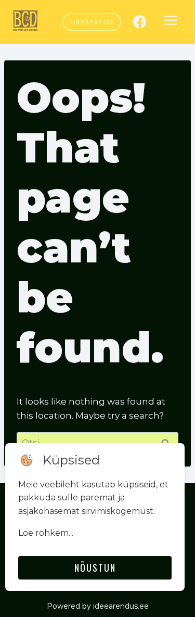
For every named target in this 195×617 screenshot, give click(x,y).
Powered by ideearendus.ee (98, 606)
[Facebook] (139, 21)
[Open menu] (170, 21)
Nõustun (95, 567)
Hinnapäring (92, 21)
